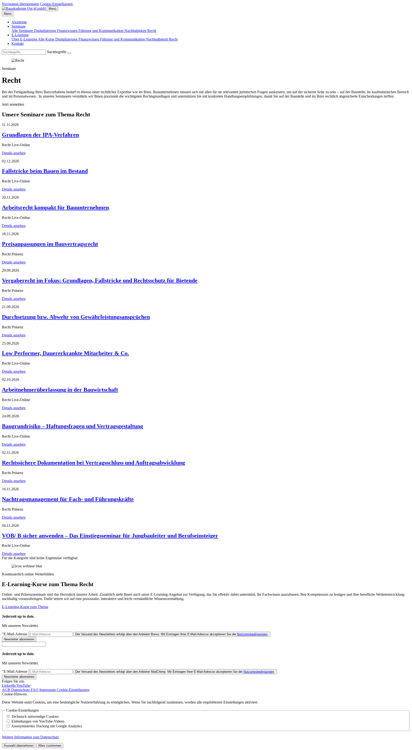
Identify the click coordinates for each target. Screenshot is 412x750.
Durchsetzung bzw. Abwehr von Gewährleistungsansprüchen (76, 317)
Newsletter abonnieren (19, 639)
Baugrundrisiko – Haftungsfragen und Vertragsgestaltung (72, 426)
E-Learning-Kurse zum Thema (25, 607)
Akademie (19, 22)
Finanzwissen (67, 31)
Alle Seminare (22, 31)
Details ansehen (14, 153)
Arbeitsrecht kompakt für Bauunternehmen (55, 207)
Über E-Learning (24, 39)
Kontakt (17, 43)
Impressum (48, 690)
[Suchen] (69, 53)
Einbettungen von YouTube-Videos (37, 721)
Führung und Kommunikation (101, 31)
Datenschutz (21, 690)
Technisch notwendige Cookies (35, 716)
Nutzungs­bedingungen (252, 634)
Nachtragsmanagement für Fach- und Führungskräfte (68, 499)
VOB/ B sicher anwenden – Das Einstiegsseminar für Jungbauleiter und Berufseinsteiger (110, 536)
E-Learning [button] (20, 35)
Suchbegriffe (56, 52)
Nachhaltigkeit (135, 31)
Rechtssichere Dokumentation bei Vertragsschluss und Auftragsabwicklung (93, 463)
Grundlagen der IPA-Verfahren (40, 135)
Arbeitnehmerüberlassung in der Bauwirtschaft (60, 390)
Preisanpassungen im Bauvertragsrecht (50, 244)
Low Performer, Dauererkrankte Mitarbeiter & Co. (65, 353)
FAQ (35, 690)
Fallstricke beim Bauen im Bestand (45, 171)
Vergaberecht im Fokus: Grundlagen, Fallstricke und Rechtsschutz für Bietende (99, 280)
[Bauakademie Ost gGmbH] (24, 8)
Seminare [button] (18, 26)
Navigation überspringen (20, 4)
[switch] (8, 716)
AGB (6, 690)
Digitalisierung (45, 31)
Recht (151, 31)
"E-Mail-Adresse (14, 634)
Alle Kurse (46, 39)
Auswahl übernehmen (18, 745)
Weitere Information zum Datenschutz (30, 737)
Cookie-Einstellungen (56, 4)
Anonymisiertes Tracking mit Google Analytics (46, 726)
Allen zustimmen (49, 745)
